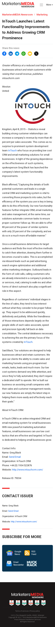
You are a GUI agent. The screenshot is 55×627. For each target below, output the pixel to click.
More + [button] (49, 4)
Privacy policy (35, 611)
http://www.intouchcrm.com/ (27, 469)
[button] (41, 5)
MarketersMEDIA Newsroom (17, 14)
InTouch (12, 150)
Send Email (15, 456)
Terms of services (22, 611)
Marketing (42, 14)
